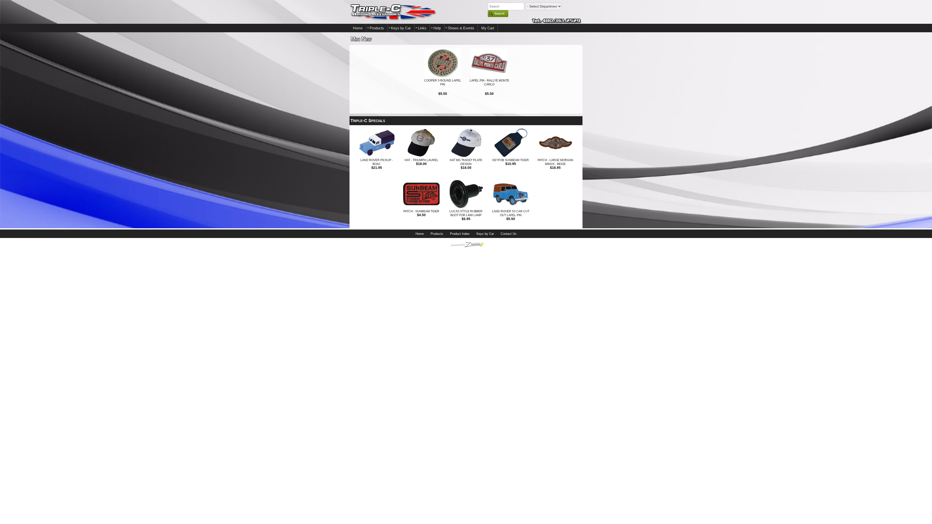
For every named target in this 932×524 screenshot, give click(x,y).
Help (437, 28)
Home (358, 28)
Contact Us (508, 234)
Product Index (460, 234)
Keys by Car (401, 28)
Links (422, 28)
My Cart (487, 28)
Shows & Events (461, 28)
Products (377, 28)
